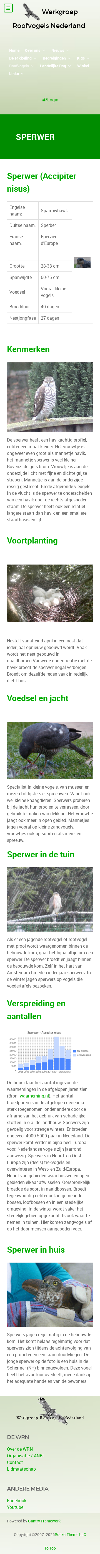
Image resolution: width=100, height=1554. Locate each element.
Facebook (16, 1500)
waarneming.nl (34, 1096)
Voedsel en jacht (37, 698)
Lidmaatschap (21, 1469)
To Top (50, 1548)
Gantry (44, 1521)
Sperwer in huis (36, 1249)
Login (52, 100)
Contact (15, 1462)
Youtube (15, 1507)
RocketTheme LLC (70, 1534)
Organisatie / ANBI (25, 1456)
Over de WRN (20, 1449)
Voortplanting (32, 540)
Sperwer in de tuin (40, 854)
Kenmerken (28, 349)
